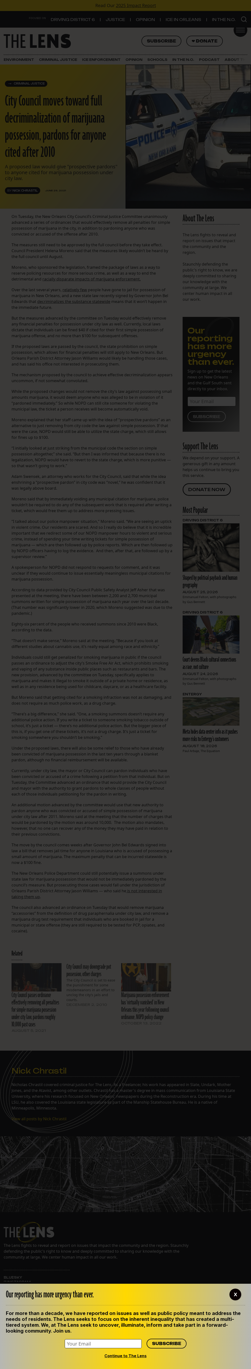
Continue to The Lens (125, 1355)
